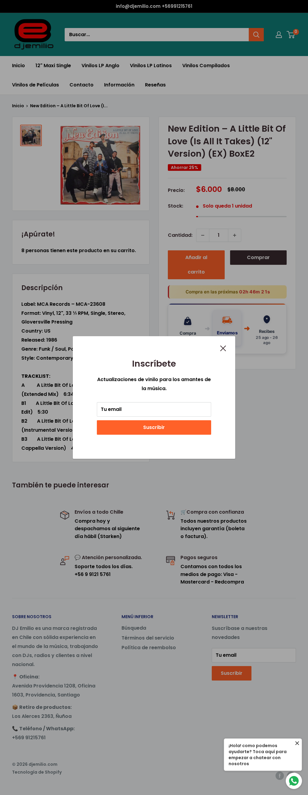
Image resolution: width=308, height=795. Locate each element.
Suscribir (154, 427)
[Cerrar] (223, 347)
